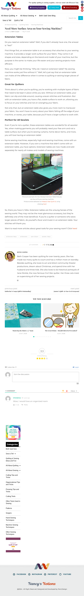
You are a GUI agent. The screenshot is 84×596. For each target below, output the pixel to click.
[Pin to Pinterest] (51, 245)
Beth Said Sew (11, 449)
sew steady (34, 236)
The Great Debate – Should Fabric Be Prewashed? (61, 331)
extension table (11, 236)
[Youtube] (82, 10)
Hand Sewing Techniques (11, 519)
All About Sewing (27, 16)
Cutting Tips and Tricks (12, 476)
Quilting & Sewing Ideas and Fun (12, 460)
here (44, 204)
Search (80, 18)
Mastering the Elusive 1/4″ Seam (22, 331)
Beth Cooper (15, 31)
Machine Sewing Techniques (12, 526)
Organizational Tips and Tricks (13, 483)
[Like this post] (44, 245)
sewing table (46, 236)
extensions (23, 236)
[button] (7, 320)
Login (76, 367)
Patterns (9, 508)
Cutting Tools (10, 496)
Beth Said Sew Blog (47, 16)
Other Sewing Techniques (11, 533)
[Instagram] (82, 5)
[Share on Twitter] (49, 245)
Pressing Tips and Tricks (12, 490)
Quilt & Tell (18, 20)
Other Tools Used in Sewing (13, 502)
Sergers (9, 513)
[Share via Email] (53, 245)
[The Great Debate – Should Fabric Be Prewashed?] (61, 315)
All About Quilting (8, 16)
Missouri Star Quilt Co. (49, 201)
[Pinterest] (82, 7)
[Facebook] (82, 2)
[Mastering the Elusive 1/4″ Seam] (23, 315)
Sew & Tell (7, 20)
